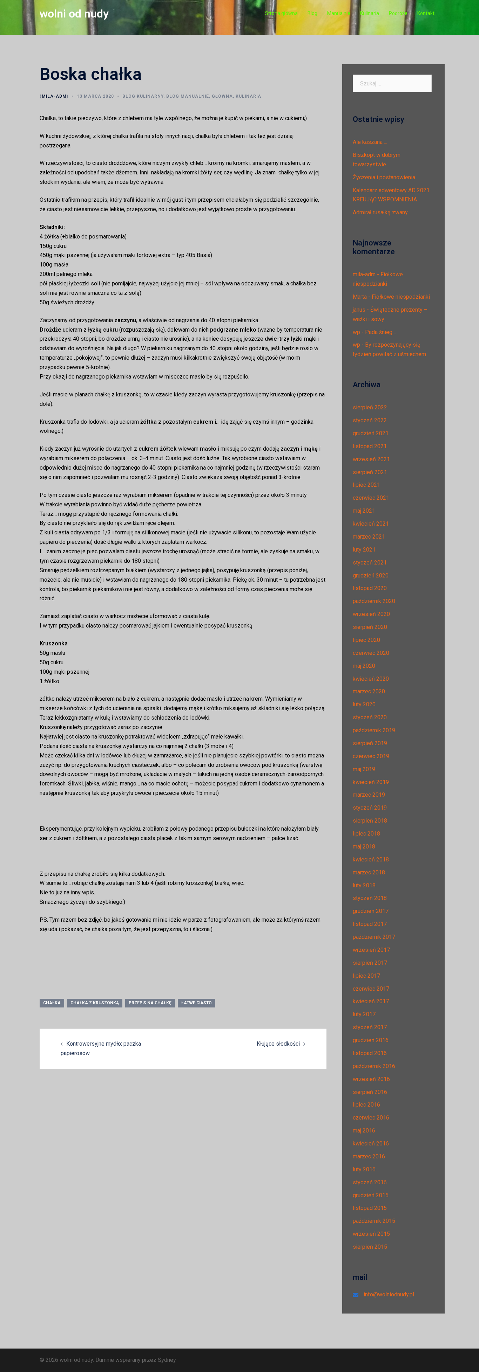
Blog (312, 13)
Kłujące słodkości (278, 1043)
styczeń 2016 (370, 1182)
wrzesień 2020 (371, 614)
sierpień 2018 (370, 820)
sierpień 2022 (370, 407)
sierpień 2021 (370, 472)
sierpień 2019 (370, 743)
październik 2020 (374, 601)
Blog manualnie (187, 96)
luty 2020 (364, 704)
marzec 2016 (369, 1156)
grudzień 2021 (371, 433)
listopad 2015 (370, 1208)
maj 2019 (364, 769)
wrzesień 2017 (371, 950)
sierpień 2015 (370, 1246)
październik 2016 (374, 1066)
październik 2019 (374, 730)
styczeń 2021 (370, 562)
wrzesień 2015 (371, 1234)
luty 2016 (364, 1169)
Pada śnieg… (380, 332)
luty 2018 (364, 885)
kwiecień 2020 (371, 678)
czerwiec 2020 (371, 653)
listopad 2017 (370, 924)
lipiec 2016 (366, 1104)
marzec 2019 (369, 794)
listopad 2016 (370, 1053)
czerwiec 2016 (371, 1117)
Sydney (167, 1360)
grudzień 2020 (371, 575)
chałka (52, 1002)
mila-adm (54, 96)
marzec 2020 (369, 691)
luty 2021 (364, 549)
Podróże (398, 13)
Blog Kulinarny (142, 96)
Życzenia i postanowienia (384, 177)
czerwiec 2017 (371, 988)
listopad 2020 (370, 588)
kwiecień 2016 (371, 1143)
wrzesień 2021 (371, 459)
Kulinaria (369, 13)
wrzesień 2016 (371, 1079)
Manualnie (338, 13)
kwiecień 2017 (371, 1001)
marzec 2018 (369, 872)
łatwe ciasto (196, 1002)
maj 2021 (364, 510)
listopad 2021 (370, 446)
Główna (222, 96)
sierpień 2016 (370, 1092)
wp (356, 332)
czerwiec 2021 (371, 497)
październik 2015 (374, 1221)
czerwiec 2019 (371, 756)
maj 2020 (364, 666)
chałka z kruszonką (94, 1002)
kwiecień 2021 (371, 523)
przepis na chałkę (150, 1002)
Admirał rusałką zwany (380, 212)
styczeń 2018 (370, 898)
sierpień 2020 (370, 627)
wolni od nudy (74, 13)
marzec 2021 (369, 536)
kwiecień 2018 (371, 859)
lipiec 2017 (366, 975)
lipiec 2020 (366, 640)
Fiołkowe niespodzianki (401, 296)
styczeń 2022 (370, 420)
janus (359, 309)
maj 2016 (364, 1130)
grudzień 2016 (371, 1040)
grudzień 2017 (371, 911)
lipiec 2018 (366, 833)
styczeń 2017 (370, 1027)
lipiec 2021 (366, 484)
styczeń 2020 (370, 717)
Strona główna (281, 13)
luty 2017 (364, 1014)
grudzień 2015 (371, 1195)
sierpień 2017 (370, 962)
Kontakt (425, 13)
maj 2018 (364, 846)
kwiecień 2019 (371, 782)
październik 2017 (374, 937)
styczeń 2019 (370, 807)
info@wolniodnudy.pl (389, 1294)
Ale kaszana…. (370, 142)
